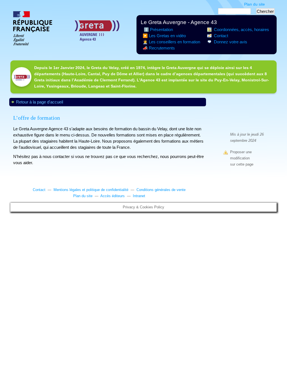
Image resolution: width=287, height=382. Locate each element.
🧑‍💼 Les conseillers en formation (171, 42)
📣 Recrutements (159, 48)
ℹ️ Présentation (158, 29)
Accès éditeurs (112, 196)
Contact (221, 36)
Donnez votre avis (230, 42)
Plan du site (254, 4)
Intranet (139, 196)
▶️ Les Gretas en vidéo (164, 36)
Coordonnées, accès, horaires (241, 29)
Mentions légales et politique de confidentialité (91, 190)
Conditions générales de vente (161, 190)
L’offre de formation (36, 118)
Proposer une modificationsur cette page (241, 158)
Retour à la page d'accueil (39, 102)
